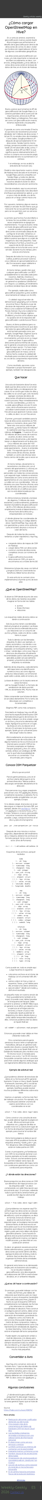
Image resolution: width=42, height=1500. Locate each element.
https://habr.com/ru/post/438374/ (18, 1410)
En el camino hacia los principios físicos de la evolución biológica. (21, 1473)
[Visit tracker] (2, 1499)
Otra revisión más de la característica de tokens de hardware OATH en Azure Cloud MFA (21, 1427)
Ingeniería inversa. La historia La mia (23, 1451)
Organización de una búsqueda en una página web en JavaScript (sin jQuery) (22, 1460)
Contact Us (17, 1492)
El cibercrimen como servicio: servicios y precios (20, 1443)
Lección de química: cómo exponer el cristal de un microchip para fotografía (22, 1467)
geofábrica (25, 808)
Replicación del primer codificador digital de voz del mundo (22, 1420)
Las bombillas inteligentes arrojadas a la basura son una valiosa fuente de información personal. (21, 1436)
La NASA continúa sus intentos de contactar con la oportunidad (22, 1448)
